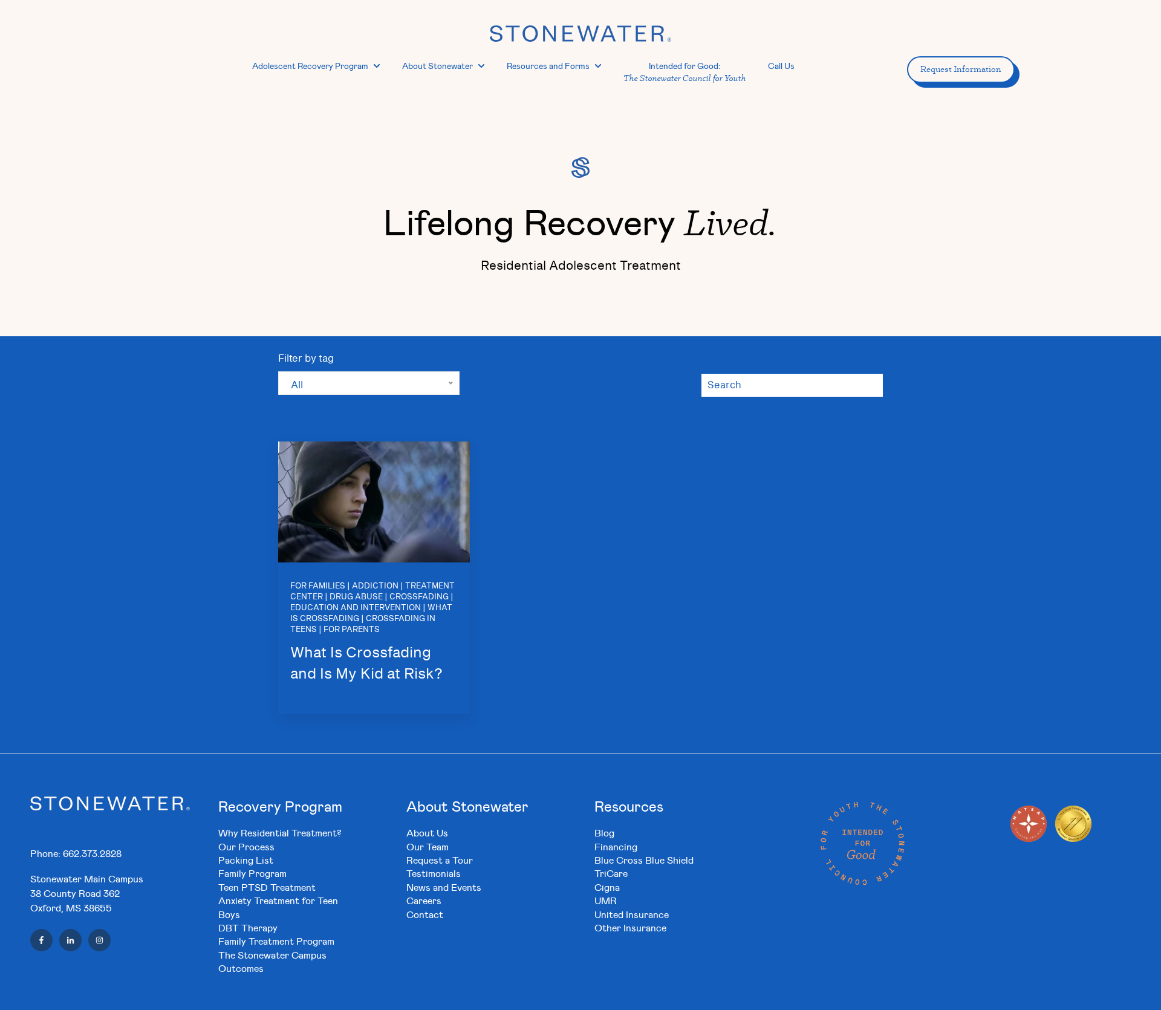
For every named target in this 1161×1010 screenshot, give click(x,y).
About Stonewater (437, 65)
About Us (427, 832)
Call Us (781, 65)
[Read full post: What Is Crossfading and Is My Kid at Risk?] (374, 501)
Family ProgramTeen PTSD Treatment (267, 880)
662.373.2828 (92, 853)
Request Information (960, 69)
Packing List (245, 859)
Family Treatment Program (276, 940)
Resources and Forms (548, 65)
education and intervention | (358, 608)
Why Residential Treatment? (280, 832)
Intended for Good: (684, 71)
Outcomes (241, 968)
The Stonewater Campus (272, 954)
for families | (320, 586)
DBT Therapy (248, 927)
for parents (352, 630)
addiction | (377, 586)
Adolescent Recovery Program (310, 65)
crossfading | (421, 597)
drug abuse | (359, 597)
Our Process (246, 846)
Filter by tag (306, 358)
